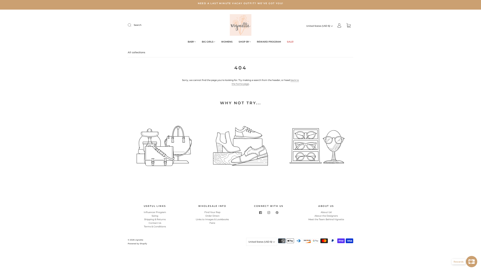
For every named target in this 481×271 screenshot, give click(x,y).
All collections (136, 52)
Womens (227, 41)
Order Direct (212, 215)
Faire (212, 223)
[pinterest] (277, 213)
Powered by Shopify (137, 243)
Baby (191, 41)
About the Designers (326, 215)
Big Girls (207, 41)
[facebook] (260, 213)
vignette (139, 240)
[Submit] (132, 25)
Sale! (290, 41)
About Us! (326, 212)
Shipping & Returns (155, 219)
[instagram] (269, 213)
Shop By (244, 41)
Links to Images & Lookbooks (212, 219)
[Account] (339, 26)
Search (137, 25)
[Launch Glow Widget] (471, 261)
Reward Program (269, 41)
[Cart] (348, 26)
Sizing (155, 215)
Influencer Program (155, 212)
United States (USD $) (318, 25)
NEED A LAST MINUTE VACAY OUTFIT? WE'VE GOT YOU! (240, 3)
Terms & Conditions (155, 226)
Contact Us (155, 223)
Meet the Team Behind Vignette (326, 219)
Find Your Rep (212, 212)
